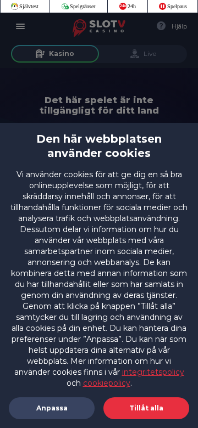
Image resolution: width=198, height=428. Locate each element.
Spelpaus (177, 6)
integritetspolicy (153, 372)
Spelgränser (82, 6)
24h (132, 6)
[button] (146, 408)
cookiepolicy (106, 383)
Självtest (28, 6)
